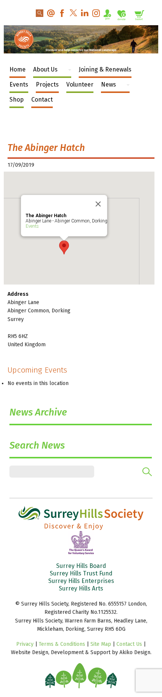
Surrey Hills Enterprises (81, 580)
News (108, 84)
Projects (47, 84)
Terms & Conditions (62, 644)
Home (17, 69)
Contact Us (129, 644)
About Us (45, 69)
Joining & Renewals (105, 69)
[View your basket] (139, 16)
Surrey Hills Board (81, 565)
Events (18, 84)
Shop (16, 99)
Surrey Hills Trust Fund (81, 573)
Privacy (25, 644)
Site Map (100, 644)
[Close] (98, 204)
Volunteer (79, 84)
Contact (42, 99)
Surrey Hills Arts (81, 588)
